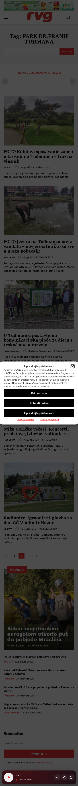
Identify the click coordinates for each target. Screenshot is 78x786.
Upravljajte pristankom (39, 413)
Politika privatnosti (49, 419)
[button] (72, 366)
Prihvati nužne (39, 403)
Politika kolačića (25, 419)
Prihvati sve (39, 393)
